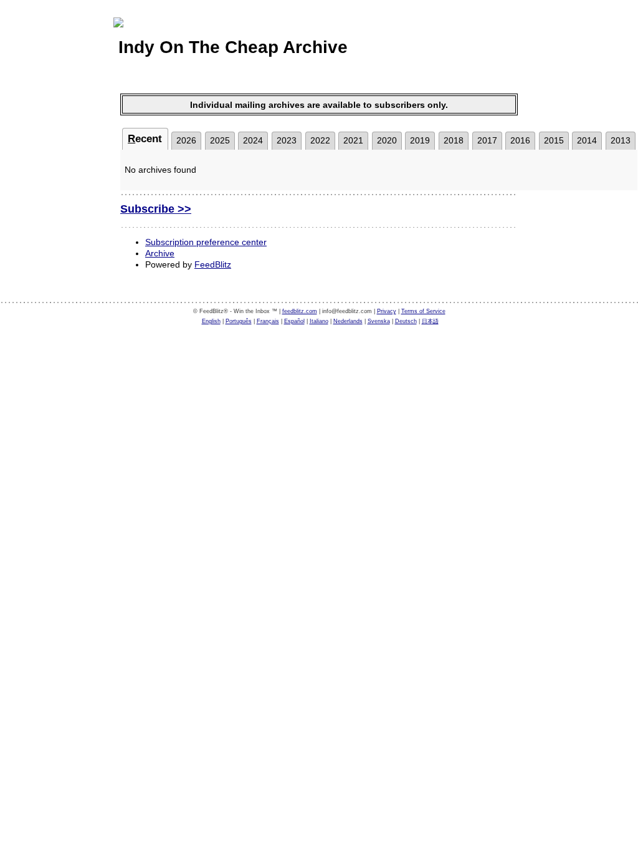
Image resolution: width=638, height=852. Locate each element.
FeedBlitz (212, 264)
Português (239, 321)
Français (268, 321)
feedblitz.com (299, 311)
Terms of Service (423, 311)
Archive (159, 253)
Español (294, 321)
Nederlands (348, 321)
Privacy (386, 311)
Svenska (379, 321)
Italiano (319, 321)
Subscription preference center (206, 242)
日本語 (430, 321)
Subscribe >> (155, 209)
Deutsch (406, 321)
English (211, 321)
